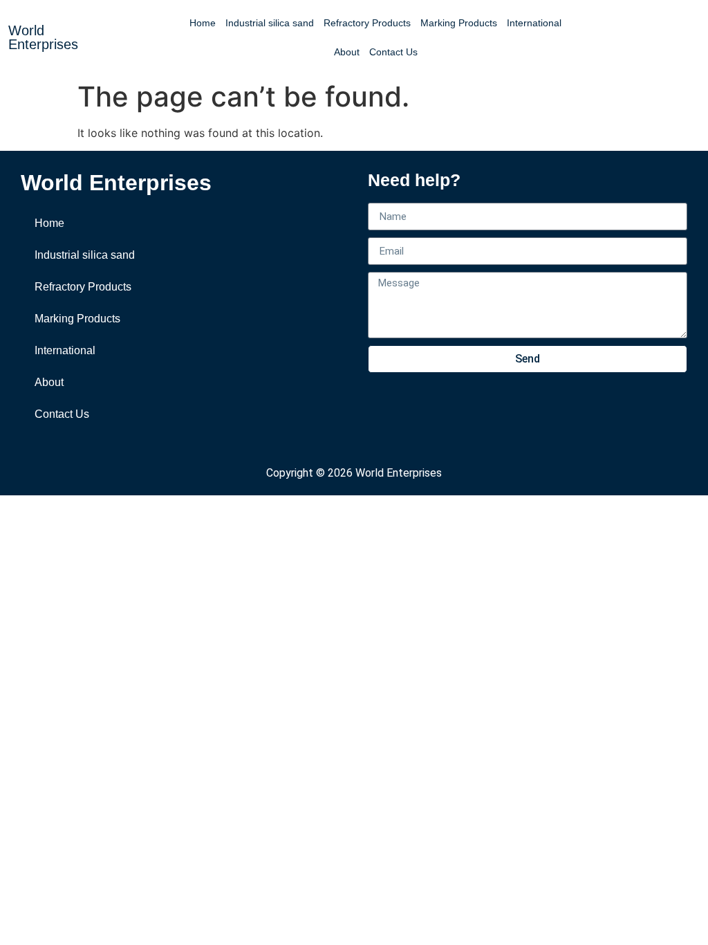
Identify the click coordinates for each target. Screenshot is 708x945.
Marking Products (458, 22)
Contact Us (393, 51)
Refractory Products (367, 22)
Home (202, 22)
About (347, 51)
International (534, 22)
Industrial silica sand (269, 22)
